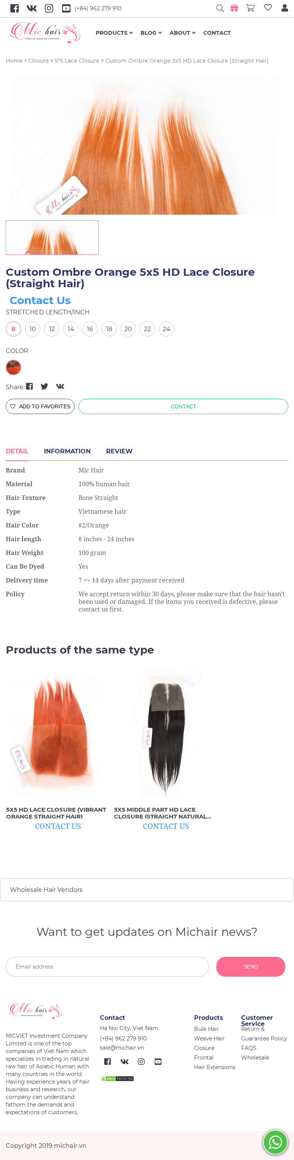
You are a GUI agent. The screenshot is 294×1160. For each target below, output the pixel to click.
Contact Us (40, 300)
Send (250, 967)
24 (166, 329)
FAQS (248, 1048)
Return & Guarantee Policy (264, 1034)
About (180, 32)
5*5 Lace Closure (77, 60)
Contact (217, 32)
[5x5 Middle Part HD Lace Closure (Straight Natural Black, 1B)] (165, 735)
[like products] (268, 8)
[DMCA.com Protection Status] (117, 1078)
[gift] (234, 8)
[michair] (50, 1011)
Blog (148, 32)
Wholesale (255, 1057)
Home (14, 60)
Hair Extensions (214, 1067)
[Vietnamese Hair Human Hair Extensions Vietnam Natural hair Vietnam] (51, 33)
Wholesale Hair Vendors (46, 889)
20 (128, 329)
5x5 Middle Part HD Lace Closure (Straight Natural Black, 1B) (160, 813)
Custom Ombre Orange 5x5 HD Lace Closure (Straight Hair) (187, 60)
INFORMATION (67, 451)
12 (52, 329)
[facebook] (30, 386)
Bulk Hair (206, 1029)
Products (111, 32)
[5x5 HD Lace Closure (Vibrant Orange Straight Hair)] (57, 735)
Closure (38, 60)
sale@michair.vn (122, 1047)
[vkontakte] (60, 386)
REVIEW (119, 451)
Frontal (204, 1057)
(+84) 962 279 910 (98, 8)
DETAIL (17, 451)
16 (90, 329)
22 (147, 329)
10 (32, 329)
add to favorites (44, 406)
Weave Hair (209, 1038)
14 (71, 329)
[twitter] (45, 386)
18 (109, 329)
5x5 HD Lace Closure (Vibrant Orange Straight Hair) (56, 813)
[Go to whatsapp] (275, 1142)
